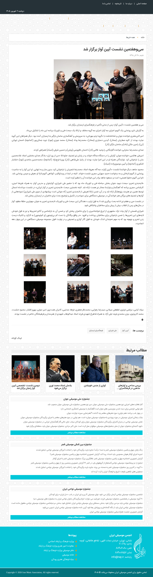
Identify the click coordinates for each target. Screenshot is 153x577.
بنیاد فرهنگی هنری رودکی (62, 559)
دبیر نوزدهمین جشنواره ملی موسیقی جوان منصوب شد (70, 404)
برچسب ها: (138, 331)
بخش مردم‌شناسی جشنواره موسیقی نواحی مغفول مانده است (36, 503)
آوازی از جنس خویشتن (95, 386)
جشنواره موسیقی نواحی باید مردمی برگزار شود (124, 503)
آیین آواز (125, 330)
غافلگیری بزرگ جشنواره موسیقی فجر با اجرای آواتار (73, 459)
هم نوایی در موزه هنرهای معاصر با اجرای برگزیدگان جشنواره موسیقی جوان (50, 417)
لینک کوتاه (17, 338)
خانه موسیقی (68, 555)
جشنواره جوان (59, 18)
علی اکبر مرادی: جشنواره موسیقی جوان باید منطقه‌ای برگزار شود (51, 426)
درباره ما (129, 4)
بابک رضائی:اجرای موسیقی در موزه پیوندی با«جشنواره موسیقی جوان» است (112, 417)
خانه (142, 37)
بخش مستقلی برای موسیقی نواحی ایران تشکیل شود (83, 503)
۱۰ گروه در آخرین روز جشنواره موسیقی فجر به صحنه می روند (118, 467)
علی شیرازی (112, 330)
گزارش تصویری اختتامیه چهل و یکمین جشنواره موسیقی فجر (118, 459)
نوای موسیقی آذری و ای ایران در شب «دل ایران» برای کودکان (74, 494)
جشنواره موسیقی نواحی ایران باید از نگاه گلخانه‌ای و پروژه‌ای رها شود (115, 507)
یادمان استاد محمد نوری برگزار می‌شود (60, 387)
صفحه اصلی (141, 4)
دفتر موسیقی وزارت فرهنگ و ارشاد (58, 550)
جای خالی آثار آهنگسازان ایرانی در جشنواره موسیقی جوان (46, 422)
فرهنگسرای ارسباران (96, 330)
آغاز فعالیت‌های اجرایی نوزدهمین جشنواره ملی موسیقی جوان (118, 404)
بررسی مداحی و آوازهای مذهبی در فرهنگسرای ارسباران (129, 388)
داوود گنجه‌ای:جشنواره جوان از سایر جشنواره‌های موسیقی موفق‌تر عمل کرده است (110, 426)
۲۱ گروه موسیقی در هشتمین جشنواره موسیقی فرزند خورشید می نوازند (114, 499)
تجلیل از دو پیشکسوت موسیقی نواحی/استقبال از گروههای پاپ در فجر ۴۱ (113, 463)
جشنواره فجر (77, 18)
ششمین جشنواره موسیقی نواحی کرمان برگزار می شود (121, 494)
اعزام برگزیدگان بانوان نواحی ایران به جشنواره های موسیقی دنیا (58, 499)
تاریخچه (118, 4)
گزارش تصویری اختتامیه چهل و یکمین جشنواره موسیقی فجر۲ (75, 454)
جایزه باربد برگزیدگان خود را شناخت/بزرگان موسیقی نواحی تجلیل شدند (64, 467)
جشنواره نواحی (40, 18)
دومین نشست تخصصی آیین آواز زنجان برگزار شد (26, 387)
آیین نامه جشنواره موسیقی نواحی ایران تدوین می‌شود (64, 507)
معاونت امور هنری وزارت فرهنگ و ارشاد (56, 546)
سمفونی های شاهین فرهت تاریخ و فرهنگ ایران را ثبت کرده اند (117, 472)
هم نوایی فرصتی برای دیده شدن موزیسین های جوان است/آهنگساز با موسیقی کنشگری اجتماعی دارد (102, 409)
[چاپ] (142, 320)
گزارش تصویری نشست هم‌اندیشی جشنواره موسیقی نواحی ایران (116, 512)
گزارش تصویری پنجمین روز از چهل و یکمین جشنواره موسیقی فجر (57, 463)
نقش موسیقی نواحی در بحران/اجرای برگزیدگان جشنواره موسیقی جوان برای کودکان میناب (106, 422)
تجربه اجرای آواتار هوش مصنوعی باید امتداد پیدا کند (121, 454)
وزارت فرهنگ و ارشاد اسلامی (61, 541)
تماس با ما (106, 4)
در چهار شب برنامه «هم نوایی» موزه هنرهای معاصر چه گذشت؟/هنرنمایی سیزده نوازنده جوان (105, 413)
